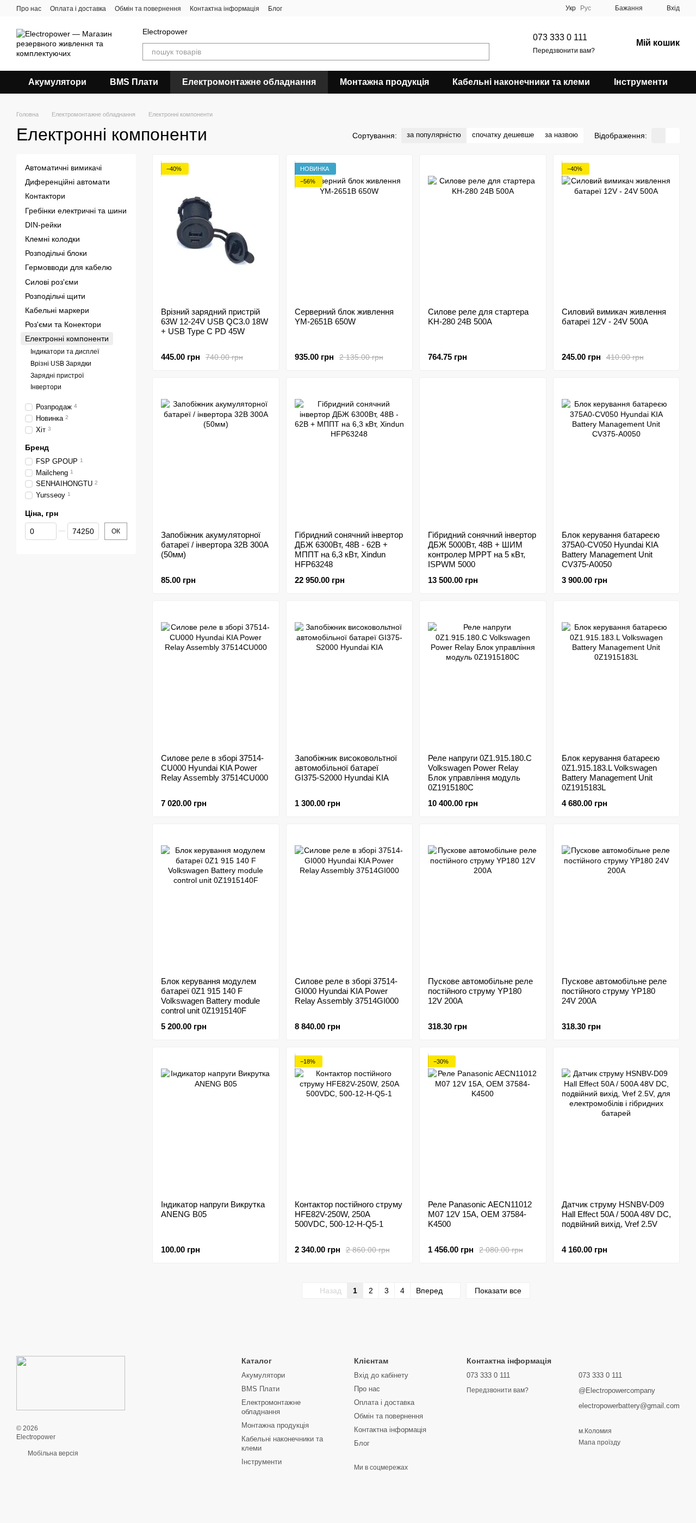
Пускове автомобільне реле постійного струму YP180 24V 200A (614, 991)
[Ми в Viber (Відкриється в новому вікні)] (297, 8)
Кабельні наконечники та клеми (521, 82)
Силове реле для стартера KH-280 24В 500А (478, 316)
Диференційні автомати (67, 181)
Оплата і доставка (78, 9)
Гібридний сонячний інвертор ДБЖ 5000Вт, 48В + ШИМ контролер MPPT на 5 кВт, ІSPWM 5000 (482, 549)
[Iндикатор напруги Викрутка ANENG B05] (216, 1123)
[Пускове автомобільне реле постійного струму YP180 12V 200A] (483, 900)
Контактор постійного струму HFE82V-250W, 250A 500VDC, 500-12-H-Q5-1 (348, 1214)
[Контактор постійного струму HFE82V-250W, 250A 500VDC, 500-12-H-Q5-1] (350, 1123)
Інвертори (45, 387)
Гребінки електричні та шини (76, 210)
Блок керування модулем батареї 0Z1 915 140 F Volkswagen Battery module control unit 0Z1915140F (210, 996)
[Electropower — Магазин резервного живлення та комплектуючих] (70, 1382)
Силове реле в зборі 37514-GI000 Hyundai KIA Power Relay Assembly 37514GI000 (347, 991)
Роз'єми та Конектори (63, 324)
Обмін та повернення (148, 9)
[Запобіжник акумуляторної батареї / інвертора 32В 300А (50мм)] (216, 454)
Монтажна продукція (384, 82)
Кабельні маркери (57, 310)
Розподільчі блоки (56, 253)
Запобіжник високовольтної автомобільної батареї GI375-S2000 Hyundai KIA (346, 767)
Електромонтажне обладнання (249, 82)
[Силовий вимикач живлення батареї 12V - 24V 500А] (617, 231)
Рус (585, 8)
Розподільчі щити (55, 296)
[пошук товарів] (480, 51)
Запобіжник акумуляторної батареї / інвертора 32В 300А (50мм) (215, 544)
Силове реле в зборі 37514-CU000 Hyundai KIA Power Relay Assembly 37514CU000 (214, 767)
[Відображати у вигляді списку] (673, 135)
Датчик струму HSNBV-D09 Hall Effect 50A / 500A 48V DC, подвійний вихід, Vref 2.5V (616, 1214)
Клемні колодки (52, 239)
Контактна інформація (224, 9)
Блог (275, 9)
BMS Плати (134, 82)
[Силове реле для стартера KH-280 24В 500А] (483, 231)
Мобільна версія (52, 1453)
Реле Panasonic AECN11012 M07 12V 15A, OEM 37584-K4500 (480, 1214)
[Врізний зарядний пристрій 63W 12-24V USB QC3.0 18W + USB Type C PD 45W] (216, 231)
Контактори (45, 196)
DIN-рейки (43, 224)
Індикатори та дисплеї (64, 352)
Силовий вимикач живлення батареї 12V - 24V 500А (614, 316)
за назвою (561, 135)
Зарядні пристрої (57, 375)
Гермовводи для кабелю (68, 267)
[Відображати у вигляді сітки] (658, 135)
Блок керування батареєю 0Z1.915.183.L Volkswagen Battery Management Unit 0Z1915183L (611, 772)
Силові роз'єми (51, 282)
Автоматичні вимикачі (63, 167)
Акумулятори (57, 82)
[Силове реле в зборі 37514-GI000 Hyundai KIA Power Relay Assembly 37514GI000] (350, 900)
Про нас (28, 9)
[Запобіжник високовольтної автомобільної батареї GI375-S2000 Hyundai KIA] (350, 677)
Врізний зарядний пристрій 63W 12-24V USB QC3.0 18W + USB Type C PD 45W (214, 321)
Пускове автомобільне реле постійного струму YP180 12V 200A (480, 991)
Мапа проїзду (599, 1442)
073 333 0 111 (560, 37)
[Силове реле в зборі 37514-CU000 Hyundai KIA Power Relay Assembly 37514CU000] (216, 677)
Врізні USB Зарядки (60, 363)
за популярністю (434, 135)
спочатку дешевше (503, 135)
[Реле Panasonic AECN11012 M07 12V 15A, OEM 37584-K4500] (483, 1123)
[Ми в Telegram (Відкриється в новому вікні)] (310, 8)
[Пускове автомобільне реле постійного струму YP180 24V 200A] (617, 900)
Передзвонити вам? (564, 50)
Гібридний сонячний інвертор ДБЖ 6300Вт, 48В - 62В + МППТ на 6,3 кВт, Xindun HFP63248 (349, 549)
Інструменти (641, 82)
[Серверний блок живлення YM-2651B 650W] (350, 231)
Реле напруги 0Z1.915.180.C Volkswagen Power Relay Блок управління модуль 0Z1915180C (480, 772)
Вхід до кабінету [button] (381, 1375)
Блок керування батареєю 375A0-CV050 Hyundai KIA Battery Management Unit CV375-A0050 (611, 549)
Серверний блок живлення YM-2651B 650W (344, 316)
